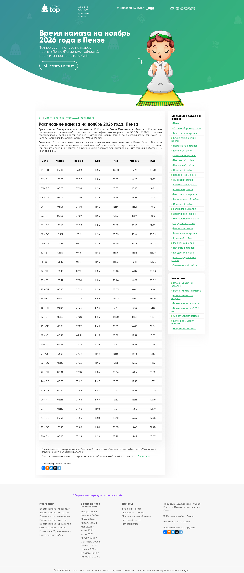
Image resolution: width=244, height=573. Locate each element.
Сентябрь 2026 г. (91, 541)
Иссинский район (183, 204)
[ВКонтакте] (43, 468)
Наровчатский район (185, 145)
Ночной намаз (130, 523)
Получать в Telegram (61, 65)
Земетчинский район (185, 265)
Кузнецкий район (182, 238)
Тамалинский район (184, 155)
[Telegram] (59, 468)
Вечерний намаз (131, 519)
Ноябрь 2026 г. (89, 549)
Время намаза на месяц (186, 303)
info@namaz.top (143, 456)
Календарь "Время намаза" (182, 322)
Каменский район (183, 150)
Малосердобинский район (183, 259)
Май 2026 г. (87, 526)
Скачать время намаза (186, 315)
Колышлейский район (185, 208)
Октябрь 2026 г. (90, 545)
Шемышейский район (185, 184)
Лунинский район (183, 179)
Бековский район (183, 189)
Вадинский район (183, 170)
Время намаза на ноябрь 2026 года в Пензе (69, 117)
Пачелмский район (184, 247)
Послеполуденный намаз (136, 516)
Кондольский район (184, 252)
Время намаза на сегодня (182, 284)
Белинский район (183, 228)
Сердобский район (184, 223)
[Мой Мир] (51, 468)
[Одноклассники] (47, 468)
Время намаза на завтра (187, 290)
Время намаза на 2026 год (185, 309)
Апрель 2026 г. (89, 522)
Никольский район (183, 165)
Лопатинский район (184, 213)
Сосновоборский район (187, 128)
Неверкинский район (185, 174)
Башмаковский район (185, 133)
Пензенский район (183, 160)
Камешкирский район (185, 233)
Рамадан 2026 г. (90, 556)
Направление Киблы (184, 328)
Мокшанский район (184, 242)
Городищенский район (186, 199)
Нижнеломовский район (186, 218)
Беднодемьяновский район (183, 139)
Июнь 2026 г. (88, 530)
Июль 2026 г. (88, 534)
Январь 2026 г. (89, 511)
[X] (55, 468)
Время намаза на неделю (182, 297)
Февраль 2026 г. (90, 515)
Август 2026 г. (89, 537)
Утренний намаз (131, 508)
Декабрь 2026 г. (90, 552)
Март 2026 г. (88, 518)
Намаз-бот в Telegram (176, 521)
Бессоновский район (185, 194)
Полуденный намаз (133, 512)
